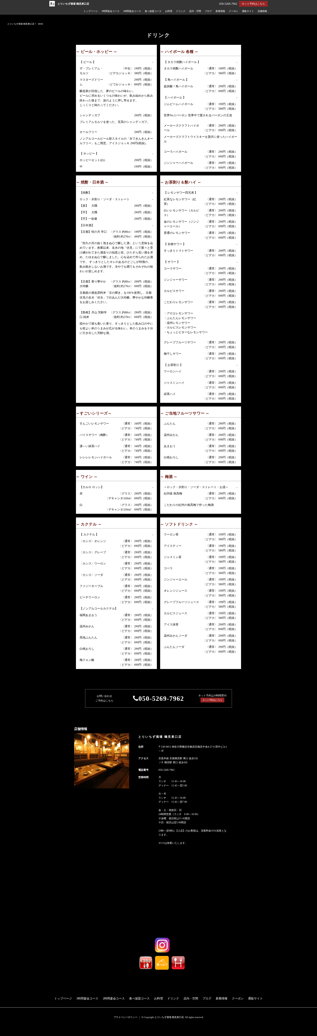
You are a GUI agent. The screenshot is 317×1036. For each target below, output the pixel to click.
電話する (7, 1033)
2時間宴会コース (132, 11)
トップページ (90, 11)
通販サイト (248, 11)
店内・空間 (195, 11)
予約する (7, 1029)
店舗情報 (262, 11)
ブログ (208, 11)
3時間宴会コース (110, 11)
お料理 (168, 11)
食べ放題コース (153, 11)
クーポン (233, 11)
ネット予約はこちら (253, 3)
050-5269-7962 (161, 698)
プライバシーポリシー (125, 1017)
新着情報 (220, 11)
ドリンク (180, 11)
